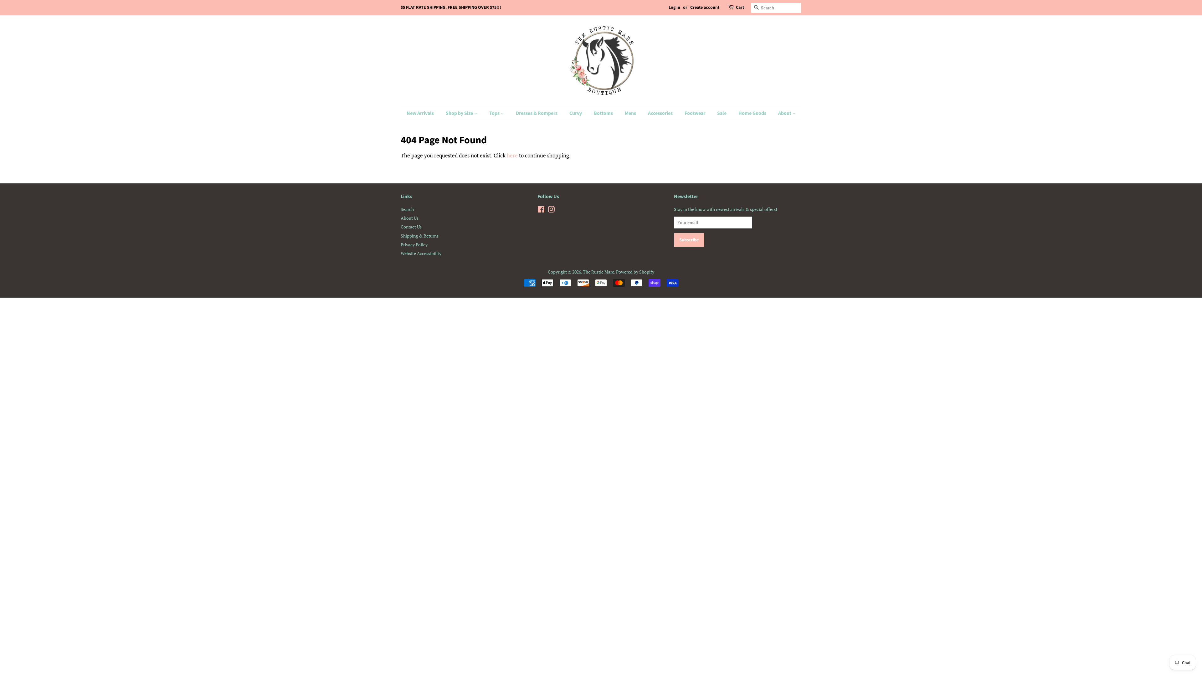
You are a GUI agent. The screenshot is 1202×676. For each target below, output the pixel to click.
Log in (674, 7)
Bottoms (603, 113)
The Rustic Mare (598, 272)
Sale (722, 113)
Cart (740, 7)
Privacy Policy (414, 245)
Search (407, 209)
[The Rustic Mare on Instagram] (551, 210)
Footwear (695, 113)
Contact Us (411, 227)
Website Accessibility (421, 253)
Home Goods (752, 113)
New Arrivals (420, 113)
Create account (704, 7)
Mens (630, 113)
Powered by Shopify (635, 272)
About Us (410, 218)
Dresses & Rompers (536, 113)
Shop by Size (460, 113)
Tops (495, 113)
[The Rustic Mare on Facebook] (541, 210)
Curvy (575, 113)
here (512, 155)
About (785, 113)
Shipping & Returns (420, 236)
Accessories (660, 113)
